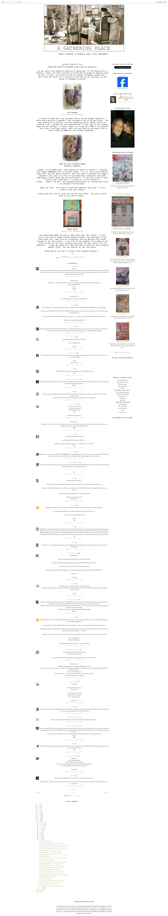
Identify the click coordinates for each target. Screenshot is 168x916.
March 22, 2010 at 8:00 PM (74, 474)
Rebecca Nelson (127, 96)
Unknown (73, 505)
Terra (73, 391)
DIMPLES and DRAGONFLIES (72, 231)
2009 (39, 891)
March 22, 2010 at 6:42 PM (74, 322)
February (41, 888)
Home (72, 792)
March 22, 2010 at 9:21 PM (74, 538)
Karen (72, 266)
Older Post (106, 792)
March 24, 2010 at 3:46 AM (74, 786)
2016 (39, 809)
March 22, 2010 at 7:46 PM (74, 448)
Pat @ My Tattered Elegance (73, 379)
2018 (39, 806)
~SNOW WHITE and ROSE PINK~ (47, 860)
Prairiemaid (73, 337)
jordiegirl (73, 775)
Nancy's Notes (72, 353)
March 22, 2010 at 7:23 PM (74, 417)
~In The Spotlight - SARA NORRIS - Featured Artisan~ (52, 843)
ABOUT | (62, 54)
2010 (39, 821)
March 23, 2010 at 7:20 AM (74, 613)
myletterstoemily (73, 404)
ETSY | (96, 54)
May (40, 835)
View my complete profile (126, 101)
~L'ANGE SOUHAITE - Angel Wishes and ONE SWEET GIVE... (54, 875)
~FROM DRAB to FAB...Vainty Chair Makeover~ (50, 850)
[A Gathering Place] (122, 87)
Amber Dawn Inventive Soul (73, 649)
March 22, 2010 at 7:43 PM (74, 430)
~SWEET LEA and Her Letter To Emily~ (48, 884)
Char (73, 526)
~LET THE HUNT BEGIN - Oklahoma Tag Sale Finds (51, 886)
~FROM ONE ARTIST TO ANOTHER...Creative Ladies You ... (53, 854)
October (41, 826)
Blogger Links (84, 257)
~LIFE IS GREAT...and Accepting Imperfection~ (50, 882)
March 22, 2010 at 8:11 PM (74, 501)
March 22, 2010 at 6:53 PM (74, 333)
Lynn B (73, 583)
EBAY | (89, 54)
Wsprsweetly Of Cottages (73, 726)
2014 (39, 813)
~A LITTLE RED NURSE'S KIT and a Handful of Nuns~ (52, 880)
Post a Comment (72, 789)
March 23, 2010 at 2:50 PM (74, 722)
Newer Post (38, 792)
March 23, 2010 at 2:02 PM (74, 713)
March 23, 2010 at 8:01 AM (74, 646)
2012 (39, 817)
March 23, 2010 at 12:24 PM (74, 703)
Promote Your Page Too (123, 88)
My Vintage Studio (72, 756)
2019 (39, 804)
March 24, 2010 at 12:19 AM (74, 771)
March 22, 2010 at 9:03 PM (74, 522)
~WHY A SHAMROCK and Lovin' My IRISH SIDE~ (51, 863)
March (40, 839)
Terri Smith (72, 305)
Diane (72, 707)
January (41, 890)
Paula (72, 478)
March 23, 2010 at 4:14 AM (74, 549)
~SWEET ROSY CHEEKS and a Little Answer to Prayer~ (52, 871)
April (40, 837)
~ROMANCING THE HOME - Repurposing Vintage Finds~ (53, 862)
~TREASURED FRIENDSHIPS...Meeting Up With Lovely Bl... (53, 849)
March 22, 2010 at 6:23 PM (74, 301)
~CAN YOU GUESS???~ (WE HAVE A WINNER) (50, 852)
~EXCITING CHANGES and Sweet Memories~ (50, 869)
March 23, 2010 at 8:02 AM (74, 660)
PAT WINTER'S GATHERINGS (72, 115)
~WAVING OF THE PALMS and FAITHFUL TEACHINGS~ (52, 847)
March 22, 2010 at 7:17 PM (74, 400)
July (40, 832)
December (41, 822)
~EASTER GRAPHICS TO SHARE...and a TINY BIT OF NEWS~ (54, 845)
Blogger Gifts (75, 257)
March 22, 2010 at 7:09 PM (74, 387)
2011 (39, 819)
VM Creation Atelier (73, 553)
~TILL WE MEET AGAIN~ (45, 841)
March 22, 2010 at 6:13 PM (74, 292)
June (73, 743)
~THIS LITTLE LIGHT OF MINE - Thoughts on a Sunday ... (53, 858)
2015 (39, 811)
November (41, 824)
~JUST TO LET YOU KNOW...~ (46, 878)
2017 (39, 808)
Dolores (73, 434)
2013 (39, 815)
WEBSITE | (70, 54)
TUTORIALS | (80, 54)
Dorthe (72, 542)
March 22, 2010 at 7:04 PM (74, 375)
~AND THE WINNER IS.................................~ (49, 856)
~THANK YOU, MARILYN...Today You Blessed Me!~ (51, 873)
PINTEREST (103, 54)
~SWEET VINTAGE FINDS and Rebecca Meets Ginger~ (52, 867)
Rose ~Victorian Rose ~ (72, 462)
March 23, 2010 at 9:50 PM (74, 739)
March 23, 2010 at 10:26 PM (74, 752)
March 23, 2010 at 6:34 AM (74, 579)
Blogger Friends (65, 257)
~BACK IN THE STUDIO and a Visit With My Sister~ (51, 865)
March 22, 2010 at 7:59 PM (74, 458)
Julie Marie (73, 452)
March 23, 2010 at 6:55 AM (74, 595)
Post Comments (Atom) (75, 795)
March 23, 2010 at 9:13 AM (74, 677)
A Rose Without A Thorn (73, 717)
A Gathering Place (122, 76)
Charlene (73, 326)
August (41, 830)
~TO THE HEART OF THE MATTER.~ (48, 876)
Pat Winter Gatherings (73, 599)
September (41, 828)
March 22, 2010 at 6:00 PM (74, 276)
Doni (73, 369)
